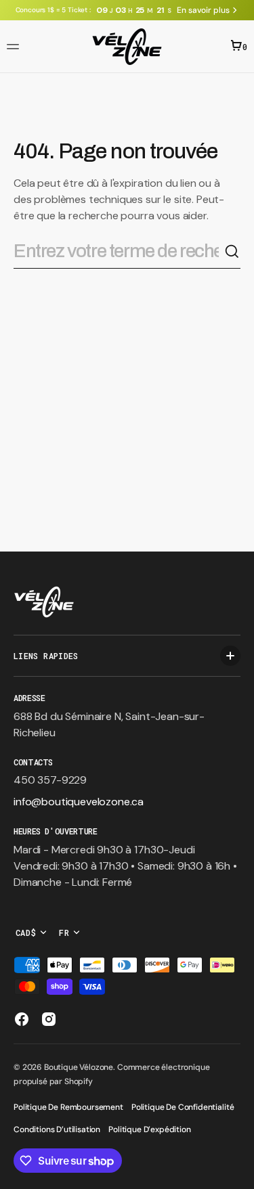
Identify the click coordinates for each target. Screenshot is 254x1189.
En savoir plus (203, 10)
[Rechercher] (232, 252)
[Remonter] (238, 1173)
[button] (15, 47)
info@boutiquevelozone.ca (79, 801)
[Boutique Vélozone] (127, 46)
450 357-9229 (50, 780)
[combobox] (119, 251)
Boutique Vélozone (78, 1067)
